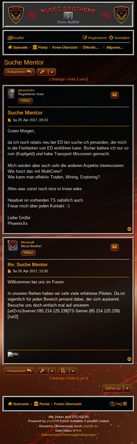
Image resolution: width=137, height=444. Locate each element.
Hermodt (27, 242)
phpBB (52, 421)
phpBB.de (90, 426)
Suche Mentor (24, 62)
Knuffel (18, 38)
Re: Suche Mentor (28, 264)
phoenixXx (26, 90)
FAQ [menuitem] (118, 404)
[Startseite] (68, 15)
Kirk (79, 430)
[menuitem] (119, 38)
